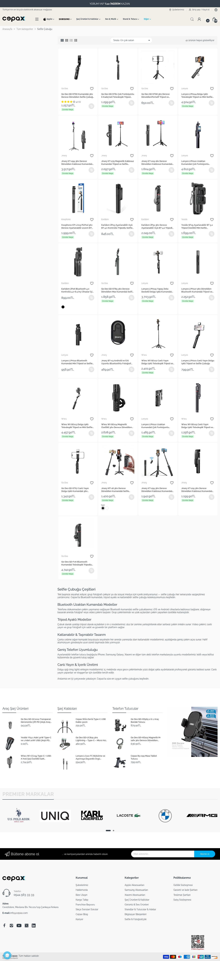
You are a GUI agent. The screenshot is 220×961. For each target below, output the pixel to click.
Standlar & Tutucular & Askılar (140, 909)
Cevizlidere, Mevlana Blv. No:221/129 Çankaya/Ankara (30, 907)
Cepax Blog (82, 914)
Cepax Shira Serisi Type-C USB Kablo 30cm (91, 720)
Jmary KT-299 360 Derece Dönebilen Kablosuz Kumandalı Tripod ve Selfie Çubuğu (76, 163)
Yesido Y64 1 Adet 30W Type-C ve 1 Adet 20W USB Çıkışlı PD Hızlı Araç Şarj (36, 739)
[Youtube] (19, 925)
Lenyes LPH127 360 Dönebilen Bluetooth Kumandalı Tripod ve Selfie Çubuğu (196, 291)
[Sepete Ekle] (91, 106)
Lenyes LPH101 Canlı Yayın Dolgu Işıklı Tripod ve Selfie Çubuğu (197, 362)
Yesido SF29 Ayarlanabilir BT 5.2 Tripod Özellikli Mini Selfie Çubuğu (197, 227)
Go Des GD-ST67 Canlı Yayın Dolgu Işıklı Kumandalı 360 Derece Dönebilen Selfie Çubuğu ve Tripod (77, 490)
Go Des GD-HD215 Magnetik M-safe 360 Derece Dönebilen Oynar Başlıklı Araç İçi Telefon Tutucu (146, 739)
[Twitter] (27, 925)
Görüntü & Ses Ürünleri (137, 904)
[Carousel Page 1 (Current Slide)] (108, 830)
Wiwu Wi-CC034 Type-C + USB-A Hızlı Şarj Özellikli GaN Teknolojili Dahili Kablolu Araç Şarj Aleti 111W (36, 758)
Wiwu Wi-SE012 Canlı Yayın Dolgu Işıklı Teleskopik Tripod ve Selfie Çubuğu (157, 362)
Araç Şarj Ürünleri (15, 708)
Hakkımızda (82, 890)
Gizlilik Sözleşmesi (183, 885)
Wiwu (144, 355)
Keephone (66, 219)
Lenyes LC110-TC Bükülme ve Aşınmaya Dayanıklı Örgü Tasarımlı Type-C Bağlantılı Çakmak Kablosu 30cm (90, 758)
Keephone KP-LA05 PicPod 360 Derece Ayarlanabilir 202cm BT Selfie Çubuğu (76, 227)
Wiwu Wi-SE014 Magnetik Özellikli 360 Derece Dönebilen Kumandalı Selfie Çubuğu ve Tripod (116, 426)
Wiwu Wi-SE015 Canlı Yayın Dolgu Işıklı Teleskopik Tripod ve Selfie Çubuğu (197, 426)
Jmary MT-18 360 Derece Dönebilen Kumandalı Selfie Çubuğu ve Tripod (115, 490)
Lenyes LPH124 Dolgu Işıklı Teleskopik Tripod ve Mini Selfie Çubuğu (196, 96)
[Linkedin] (34, 925)
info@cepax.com (19, 913)
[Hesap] (199, 19)
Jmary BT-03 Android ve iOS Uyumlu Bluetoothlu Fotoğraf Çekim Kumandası (116, 362)
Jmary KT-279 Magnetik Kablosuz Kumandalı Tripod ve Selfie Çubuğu (117, 163)
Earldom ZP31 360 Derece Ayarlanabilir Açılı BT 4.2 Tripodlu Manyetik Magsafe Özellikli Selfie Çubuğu (157, 227)
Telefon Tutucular (125, 708)
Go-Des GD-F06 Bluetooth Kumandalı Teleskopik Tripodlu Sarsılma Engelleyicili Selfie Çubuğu (76, 564)
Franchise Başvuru (85, 904)
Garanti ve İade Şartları (185, 890)
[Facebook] (4, 925)
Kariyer (79, 919)
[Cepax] (14, 19)
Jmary (64, 155)
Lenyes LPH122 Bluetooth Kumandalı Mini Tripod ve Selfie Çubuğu (76, 362)
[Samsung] (64, 19)
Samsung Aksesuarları (136, 890)
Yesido (184, 219)
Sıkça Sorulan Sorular (87, 909)
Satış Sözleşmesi (182, 899)
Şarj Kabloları (67, 708)
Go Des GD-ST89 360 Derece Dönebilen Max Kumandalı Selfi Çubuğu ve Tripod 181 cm (116, 291)
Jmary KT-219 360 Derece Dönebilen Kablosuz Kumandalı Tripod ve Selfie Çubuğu (196, 490)
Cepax (14, 956)
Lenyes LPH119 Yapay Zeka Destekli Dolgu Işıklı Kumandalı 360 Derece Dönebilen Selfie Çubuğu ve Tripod (156, 291)
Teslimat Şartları (182, 895)
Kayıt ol (206, 9)
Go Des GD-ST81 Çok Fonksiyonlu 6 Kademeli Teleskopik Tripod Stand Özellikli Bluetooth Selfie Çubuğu (117, 96)
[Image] (192, 732)
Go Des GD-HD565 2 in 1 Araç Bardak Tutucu (145, 720)
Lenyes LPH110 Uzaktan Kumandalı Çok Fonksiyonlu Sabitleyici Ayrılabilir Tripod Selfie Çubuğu (155, 426)
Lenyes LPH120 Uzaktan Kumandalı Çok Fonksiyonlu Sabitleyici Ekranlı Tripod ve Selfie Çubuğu (195, 163)
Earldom (105, 219)
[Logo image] (18, 826)
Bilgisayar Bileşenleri (135, 914)
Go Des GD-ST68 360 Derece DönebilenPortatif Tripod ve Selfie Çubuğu (155, 96)
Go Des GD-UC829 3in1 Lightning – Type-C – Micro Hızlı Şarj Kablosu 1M (91, 739)
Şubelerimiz (82, 885)
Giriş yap (196, 9)
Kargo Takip (82, 899)
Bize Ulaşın (81, 895)
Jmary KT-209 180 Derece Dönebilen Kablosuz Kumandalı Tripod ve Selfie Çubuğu (156, 163)
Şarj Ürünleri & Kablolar (137, 899)
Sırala (116, 40)
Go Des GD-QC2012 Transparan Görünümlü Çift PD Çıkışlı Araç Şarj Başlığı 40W (36, 721)
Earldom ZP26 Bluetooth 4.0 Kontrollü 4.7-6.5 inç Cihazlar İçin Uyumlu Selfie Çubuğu (77, 291)
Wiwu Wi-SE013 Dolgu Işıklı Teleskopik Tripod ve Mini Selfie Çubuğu (76, 426)
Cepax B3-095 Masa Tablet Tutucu (144, 757)
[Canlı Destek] (7, 955)
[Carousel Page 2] (113, 830)
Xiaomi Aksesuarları (135, 895)
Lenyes (184, 88)
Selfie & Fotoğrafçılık (135, 919)
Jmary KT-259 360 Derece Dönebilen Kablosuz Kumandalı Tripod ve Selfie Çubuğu (156, 490)
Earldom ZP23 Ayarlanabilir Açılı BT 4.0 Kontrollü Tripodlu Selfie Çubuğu (117, 227)
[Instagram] (11, 925)
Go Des (64, 88)
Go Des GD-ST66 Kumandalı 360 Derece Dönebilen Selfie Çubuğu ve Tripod (77, 96)
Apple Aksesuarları (134, 885)
